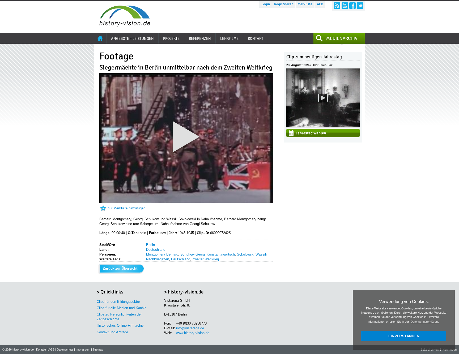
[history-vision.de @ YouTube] (345, 5)
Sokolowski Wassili (252, 254)
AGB (320, 4)
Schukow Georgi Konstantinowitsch (207, 254)
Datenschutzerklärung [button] (425, 321)
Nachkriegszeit (157, 259)
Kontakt (41, 349)
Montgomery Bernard (162, 254)
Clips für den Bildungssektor (118, 302)
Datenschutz (65, 349)
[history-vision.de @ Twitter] (360, 5)
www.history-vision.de (192, 333)
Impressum (83, 349)
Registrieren (283, 4)
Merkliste (305, 4)
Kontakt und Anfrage (112, 332)
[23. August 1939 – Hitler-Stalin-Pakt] (323, 126)
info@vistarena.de (190, 328)
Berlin (150, 245)
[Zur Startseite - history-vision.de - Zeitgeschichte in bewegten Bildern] (122, 25)
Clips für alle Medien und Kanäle (121, 308)
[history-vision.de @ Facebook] (352, 5)
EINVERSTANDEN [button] (403, 336)
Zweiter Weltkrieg (205, 259)
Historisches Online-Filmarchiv (120, 325)
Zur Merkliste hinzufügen (126, 208)
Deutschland (155, 250)
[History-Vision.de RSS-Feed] (337, 5)
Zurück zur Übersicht (120, 268)
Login (265, 4)
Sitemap (98, 349)
